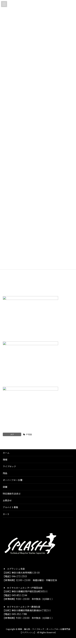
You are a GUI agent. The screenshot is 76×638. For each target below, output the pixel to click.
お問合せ (7, 500)
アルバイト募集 (10, 507)
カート (6, 514)
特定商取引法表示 (11, 493)
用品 (5, 473)
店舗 (5, 486)
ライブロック (9, 466)
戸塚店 (29, 434)
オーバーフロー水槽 (12, 479)
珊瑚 (5, 459)
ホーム (6, 452)
